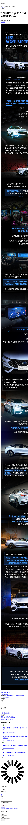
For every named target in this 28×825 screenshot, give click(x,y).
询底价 (8, 694)
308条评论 (3, 22)
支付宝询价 (3, 694)
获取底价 (3, 820)
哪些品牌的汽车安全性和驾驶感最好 (15, 695)
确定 (4, 807)
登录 (2, 798)
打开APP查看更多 (5, 697)
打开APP (3, 7)
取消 (2, 807)
